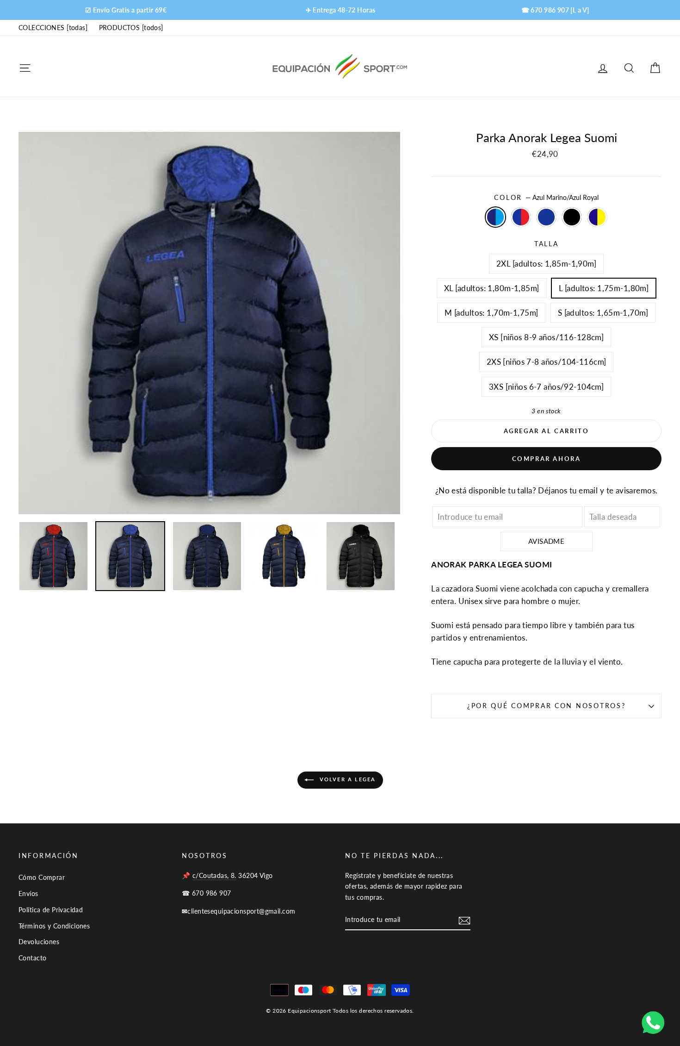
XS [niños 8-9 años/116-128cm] (546, 337)
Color (546, 197)
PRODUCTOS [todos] (131, 27)
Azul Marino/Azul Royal (496, 216)
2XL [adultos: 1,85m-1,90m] (546, 263)
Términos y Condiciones (54, 926)
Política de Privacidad (51, 910)
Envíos (28, 893)
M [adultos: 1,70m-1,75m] (491, 313)
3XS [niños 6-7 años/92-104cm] (546, 387)
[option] (126, 10)
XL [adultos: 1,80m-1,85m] (491, 288)
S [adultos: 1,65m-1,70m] (603, 313)
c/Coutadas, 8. (214, 875)
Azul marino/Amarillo (597, 216)
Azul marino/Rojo (521, 216)
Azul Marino (546, 216)
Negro (572, 216)
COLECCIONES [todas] (53, 27)
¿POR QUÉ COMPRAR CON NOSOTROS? (546, 706)
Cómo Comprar (42, 877)
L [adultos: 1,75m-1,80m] (604, 288)
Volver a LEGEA (346, 779)
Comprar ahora (546, 458)
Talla (546, 244)
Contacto (32, 958)
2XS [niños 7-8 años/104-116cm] (546, 362)
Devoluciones (39, 942)
